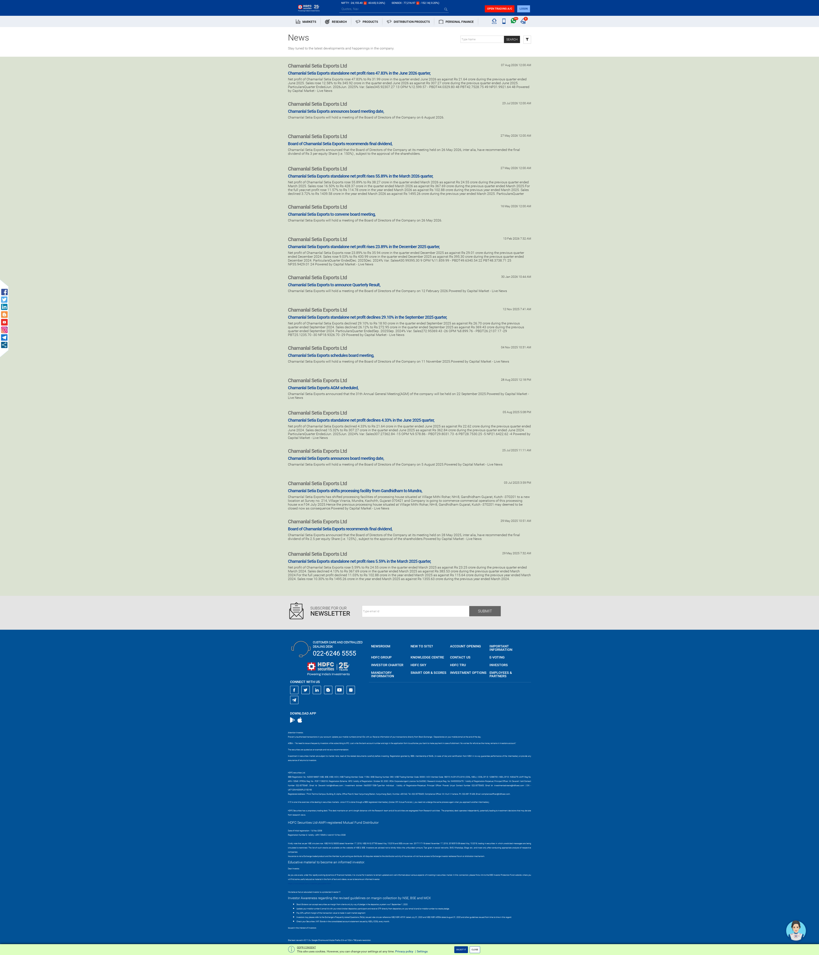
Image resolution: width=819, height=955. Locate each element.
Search (512, 39)
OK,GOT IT (461, 949)
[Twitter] (305, 690)
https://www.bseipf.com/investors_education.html (309, 884)
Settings (422, 951)
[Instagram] (351, 690)
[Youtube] (339, 690)
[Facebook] (294, 690)
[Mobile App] (504, 21)
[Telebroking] (494, 21)
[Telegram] (294, 700)
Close (475, 949)
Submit (485, 611)
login (524, 8)
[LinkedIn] (317, 690)
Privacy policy (404, 951)
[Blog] (328, 690)
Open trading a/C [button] (499, 8)
